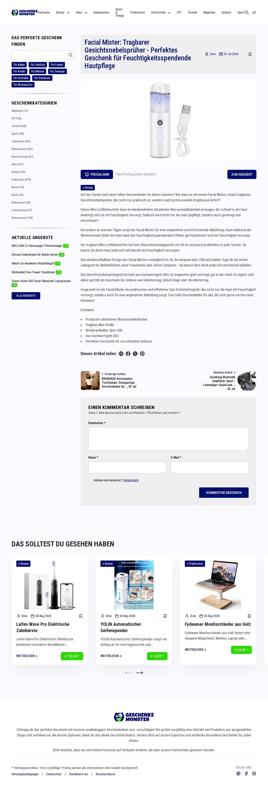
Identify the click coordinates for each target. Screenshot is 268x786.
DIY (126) (16, 118)
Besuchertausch (105, 774)
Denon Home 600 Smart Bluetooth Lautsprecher (41, 283)
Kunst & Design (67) (22, 156)
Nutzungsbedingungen (25, 774)
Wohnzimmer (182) (22, 217)
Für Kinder (19, 71)
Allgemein (209, 12)
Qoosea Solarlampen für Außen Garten (38, 254)
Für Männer (37, 71)
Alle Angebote (26, 295)
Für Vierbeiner (42, 78)
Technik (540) (19, 126)
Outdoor (226, 12)
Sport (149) (18, 133)
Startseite (44, 12)
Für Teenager (57, 71)
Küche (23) (17, 194)
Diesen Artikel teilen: (99, 353)
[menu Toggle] (254, 12)
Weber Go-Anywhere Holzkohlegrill (36, 263)
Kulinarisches (101, 12)
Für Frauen (57, 64)
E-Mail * (176, 457)
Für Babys (19, 64)
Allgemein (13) (20, 110)
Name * (93, 457)
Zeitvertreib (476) (21, 141)
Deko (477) (18, 164)
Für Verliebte (21, 78)
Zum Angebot (242, 174)
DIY (179, 12)
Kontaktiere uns (78, 774)
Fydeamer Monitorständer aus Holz (218, 624)
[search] (246, 12)
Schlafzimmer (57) (22, 210)
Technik (192, 12)
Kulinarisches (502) (22, 149)
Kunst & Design (120, 12)
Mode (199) (18, 187)
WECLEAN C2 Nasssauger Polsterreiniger (40, 246)
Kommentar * (97, 423)
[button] (139, 672)
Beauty (89, 187)
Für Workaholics (23, 84)
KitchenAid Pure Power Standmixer (36, 272)
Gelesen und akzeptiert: (116, 480)
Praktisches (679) (21, 179)
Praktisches (137, 12)
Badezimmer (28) (21, 202)
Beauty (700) (18, 172)
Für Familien (38, 64)
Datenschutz (131, 480)
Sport (241, 12)
